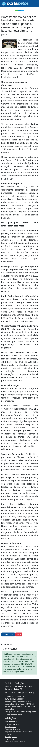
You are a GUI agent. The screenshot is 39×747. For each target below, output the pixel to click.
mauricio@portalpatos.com (15, 706)
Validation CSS (10, 727)
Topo (34, 736)
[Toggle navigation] (36, 3)
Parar (19, 634)
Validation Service (12, 724)
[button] (16, 10)
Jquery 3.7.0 (9, 739)
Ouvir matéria (8, 634)
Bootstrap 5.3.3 (11, 737)
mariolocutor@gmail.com (15, 701)
